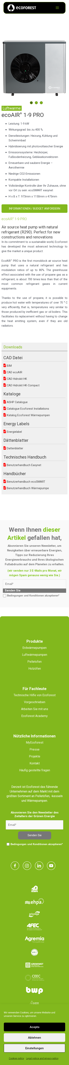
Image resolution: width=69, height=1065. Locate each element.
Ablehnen (34, 1037)
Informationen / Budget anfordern (34, 208)
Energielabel (14, 432)
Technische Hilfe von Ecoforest (35, 695)
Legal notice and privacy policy (42, 1058)
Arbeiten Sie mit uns (34, 709)
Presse (34, 749)
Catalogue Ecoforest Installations (27, 408)
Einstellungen (34, 1048)
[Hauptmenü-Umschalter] (57, 8)
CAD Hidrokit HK (16, 379)
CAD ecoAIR (14, 372)
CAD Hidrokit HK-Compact (22, 385)
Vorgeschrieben (34, 702)
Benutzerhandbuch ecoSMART (25, 481)
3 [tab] (41, 102)
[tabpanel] (35, 66)
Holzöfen (34, 668)
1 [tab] (31, 102)
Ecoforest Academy (34, 716)
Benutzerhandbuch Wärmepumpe (27, 488)
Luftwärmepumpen (34, 655)
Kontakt (35, 763)
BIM (9, 365)
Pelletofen (34, 661)
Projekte (34, 756)
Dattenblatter (14, 448)
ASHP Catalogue (17, 402)
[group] (35, 160)
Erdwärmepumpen (34, 648)
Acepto (34, 1027)
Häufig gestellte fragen (34, 770)
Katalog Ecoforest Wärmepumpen (28, 415)
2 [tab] (36, 102)
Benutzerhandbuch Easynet (23, 465)
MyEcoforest (34, 742)
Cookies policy (16, 1058)
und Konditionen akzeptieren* (41, 595)
